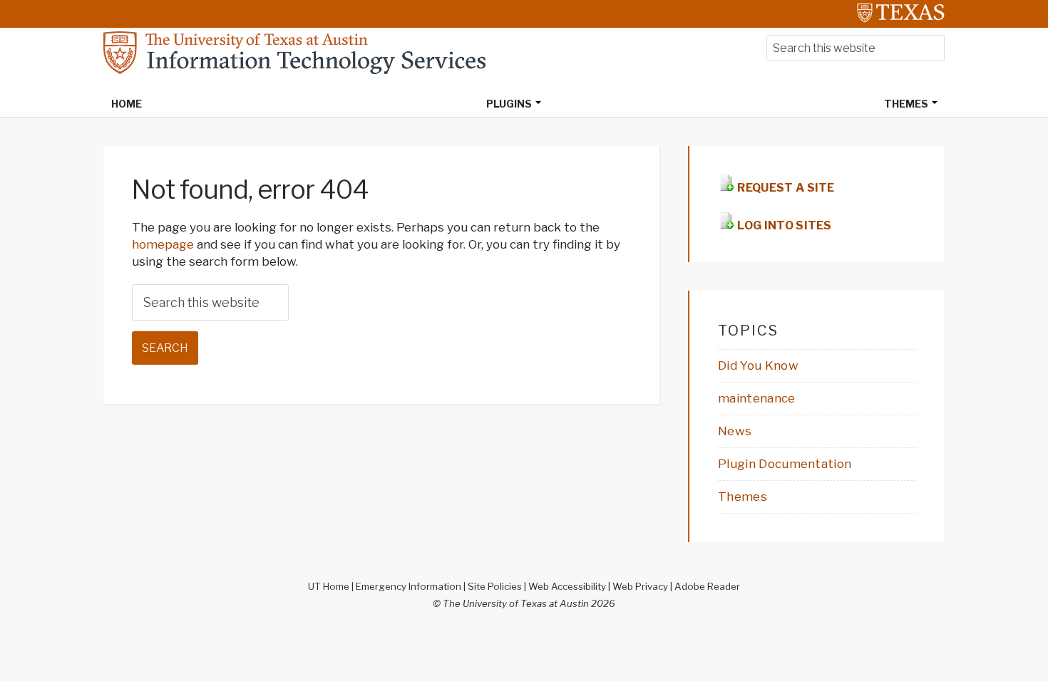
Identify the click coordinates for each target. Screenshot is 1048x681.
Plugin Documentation (784, 464)
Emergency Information (408, 586)
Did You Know (758, 365)
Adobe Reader (707, 586)
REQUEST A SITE (785, 187)
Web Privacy (640, 586)
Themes (742, 496)
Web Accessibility (567, 586)
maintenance (757, 398)
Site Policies (495, 586)
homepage (163, 244)
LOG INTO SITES (783, 225)
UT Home (328, 586)
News (734, 431)
